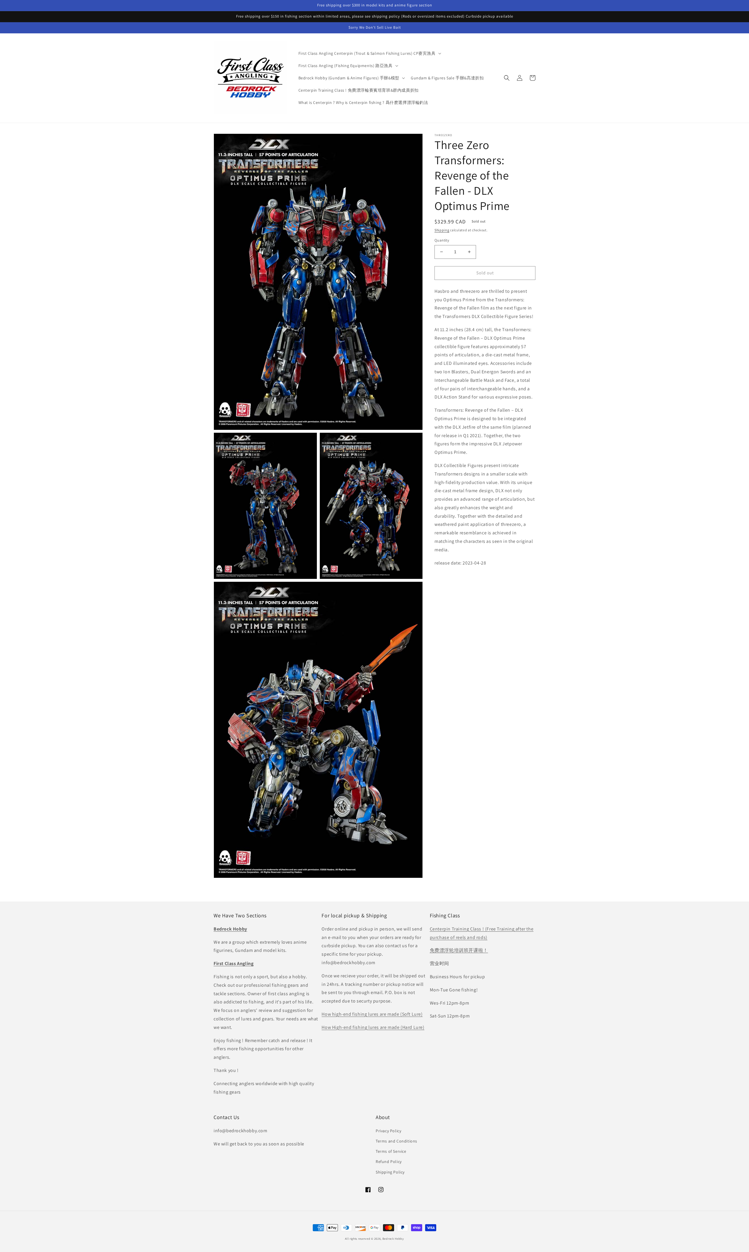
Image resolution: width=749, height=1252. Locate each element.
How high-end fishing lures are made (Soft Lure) (372, 1014)
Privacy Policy (388, 1130)
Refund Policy (389, 1161)
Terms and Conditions (396, 1141)
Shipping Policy (390, 1172)
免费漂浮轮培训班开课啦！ (459, 950)
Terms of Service (391, 1151)
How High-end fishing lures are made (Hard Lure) (373, 1027)
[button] (369, 53)
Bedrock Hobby (393, 1239)
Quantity (441, 240)
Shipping (441, 230)
